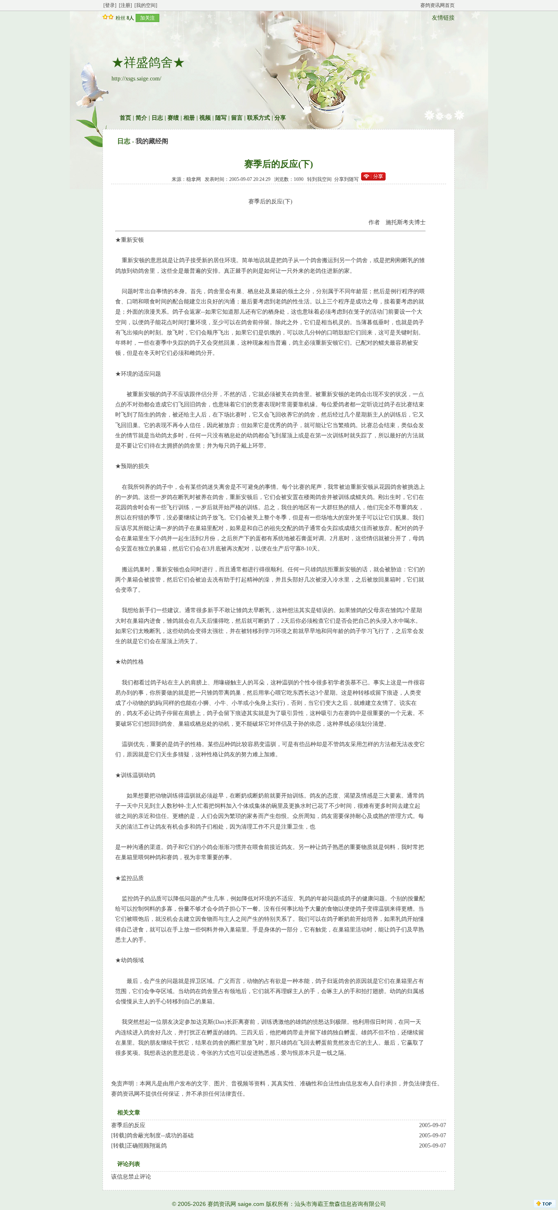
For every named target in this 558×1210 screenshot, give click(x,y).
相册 (189, 118)
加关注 (147, 18)
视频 (205, 118)
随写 (221, 118)
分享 (280, 118)
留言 (237, 118)
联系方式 (258, 118)
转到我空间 (319, 179)
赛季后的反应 (128, 1125)
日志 (157, 118)
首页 (125, 118)
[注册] (125, 5)
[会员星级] (106, 18)
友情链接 (443, 18)
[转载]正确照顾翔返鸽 (139, 1146)
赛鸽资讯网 (222, 1204)
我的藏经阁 (152, 141)
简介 (141, 118)
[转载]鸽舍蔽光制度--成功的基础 (152, 1135)
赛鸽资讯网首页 (437, 5)
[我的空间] (145, 5)
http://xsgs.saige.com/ (136, 79)
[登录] (109, 5)
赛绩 (173, 118)
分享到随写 (346, 179)
